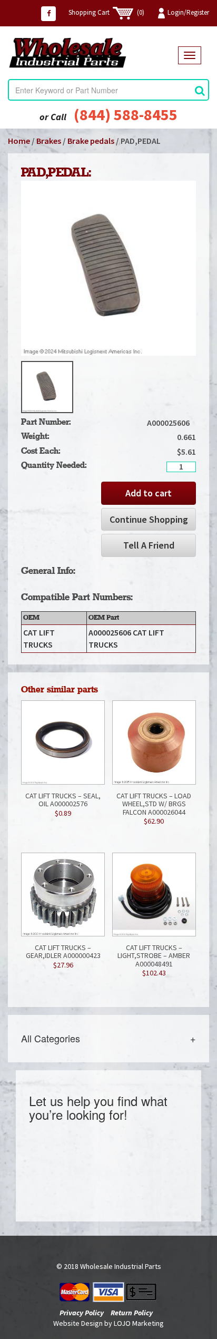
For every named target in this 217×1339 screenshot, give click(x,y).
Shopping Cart (106, 12)
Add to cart (148, 493)
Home (19, 140)
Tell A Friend (148, 545)
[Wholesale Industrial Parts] (93, 53)
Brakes (48, 140)
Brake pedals (90, 140)
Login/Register (188, 12)
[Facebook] (48, 13)
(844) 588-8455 (125, 114)
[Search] (200, 90)
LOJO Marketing (139, 1323)
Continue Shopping (149, 519)
